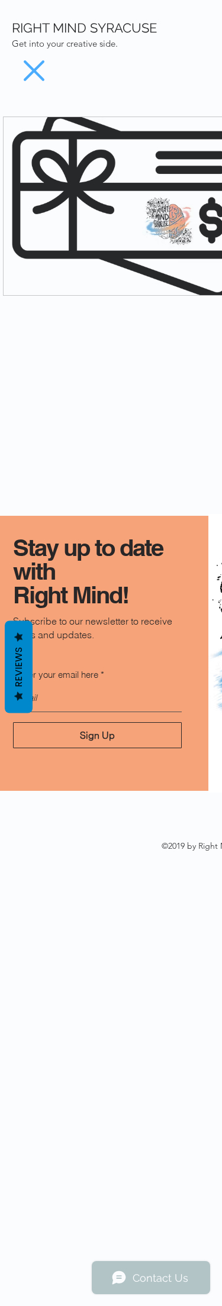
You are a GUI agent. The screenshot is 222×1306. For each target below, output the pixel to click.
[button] (34, 71)
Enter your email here (57, 674)
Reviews (18, 667)
